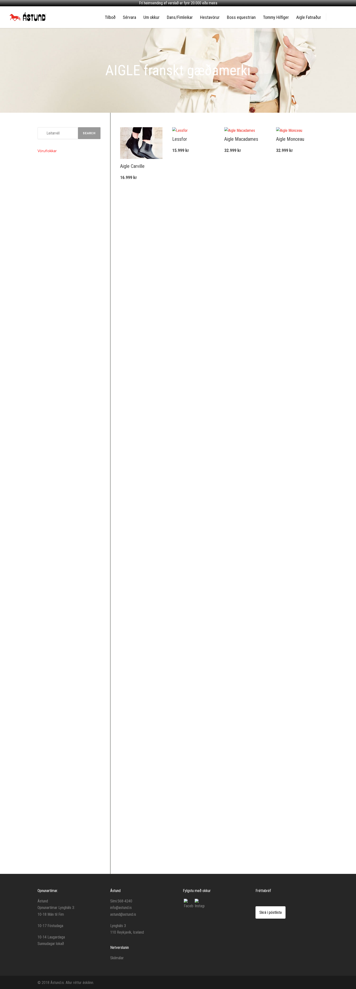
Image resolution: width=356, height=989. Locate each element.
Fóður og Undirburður (55, 354)
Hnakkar (46, 541)
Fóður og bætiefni (53, 368)
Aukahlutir (48, 532)
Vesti (44, 474)
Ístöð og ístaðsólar (54, 566)
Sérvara (129, 17)
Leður (45, 623)
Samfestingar (50, 466)
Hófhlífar (47, 319)
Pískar (45, 327)
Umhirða (47, 608)
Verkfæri (47, 599)
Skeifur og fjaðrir (52, 590)
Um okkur (151, 17)
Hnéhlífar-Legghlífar (54, 827)
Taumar (46, 286)
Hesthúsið (48, 683)
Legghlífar (48, 490)
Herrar (45, 747)
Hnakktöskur (49, 295)
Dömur (46, 723)
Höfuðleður (48, 245)
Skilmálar (117, 958)
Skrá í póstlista (270, 912)
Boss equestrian (241, 17)
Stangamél (48, 260)
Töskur (45, 793)
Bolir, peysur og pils (54, 810)
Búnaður (46, 304)
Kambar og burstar (53, 673)
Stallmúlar (48, 336)
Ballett (45, 779)
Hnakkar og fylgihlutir (55, 526)
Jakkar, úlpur (49, 449)
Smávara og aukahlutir (56, 785)
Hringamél (48, 268)
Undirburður (49, 360)
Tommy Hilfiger (276, 17)
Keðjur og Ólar (50, 277)
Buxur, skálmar (51, 424)
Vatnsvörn (48, 614)
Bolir (44, 415)
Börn (44, 699)
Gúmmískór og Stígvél (56, 498)
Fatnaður (47, 409)
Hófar (45, 648)
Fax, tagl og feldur (53, 640)
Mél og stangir (51, 254)
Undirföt (46, 835)
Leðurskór (48, 507)
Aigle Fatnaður (308, 17)
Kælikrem (47, 665)
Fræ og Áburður (51, 167)
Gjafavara (47, 378)
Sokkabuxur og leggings (57, 818)
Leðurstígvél (49, 515)
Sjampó (46, 631)
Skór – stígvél (50, 713)
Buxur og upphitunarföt (56, 844)
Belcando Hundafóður (56, 175)
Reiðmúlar (48, 229)
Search (89, 133)
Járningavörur (50, 576)
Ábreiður (47, 310)
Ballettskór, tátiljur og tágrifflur (61, 801)
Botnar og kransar (53, 582)
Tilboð (110, 17)
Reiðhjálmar (49, 401)
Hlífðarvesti (49, 392)
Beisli (44, 237)
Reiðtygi (46, 222)
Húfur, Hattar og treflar (56, 441)
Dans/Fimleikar (180, 17)
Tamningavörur (51, 344)
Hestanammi (50, 656)
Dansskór (47, 853)
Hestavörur (210, 17)
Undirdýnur (48, 549)
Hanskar (46, 432)
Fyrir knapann (50, 386)
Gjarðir (45, 558)
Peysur (46, 206)
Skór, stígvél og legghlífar (58, 484)
